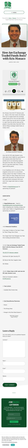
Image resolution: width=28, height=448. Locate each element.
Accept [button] (12, 444)
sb (16, 316)
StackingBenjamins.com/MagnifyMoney (13, 205)
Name (4, 360)
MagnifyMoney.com (13, 186)
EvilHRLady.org (7, 278)
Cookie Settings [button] (6, 444)
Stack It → (14, 421)
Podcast (16, 315)
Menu (15, 12)
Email (4, 368)
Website (4, 376)
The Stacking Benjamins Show (12, 5)
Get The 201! (12, 84)
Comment (5, 339)
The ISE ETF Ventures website (10, 252)
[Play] (14, 91)
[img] (19, 84)
